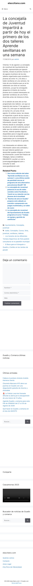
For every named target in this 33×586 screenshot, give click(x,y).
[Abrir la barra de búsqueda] (30, 9)
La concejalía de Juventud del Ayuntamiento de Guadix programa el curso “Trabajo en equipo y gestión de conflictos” (18, 214)
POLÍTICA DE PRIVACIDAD (12, 567)
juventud (6, 228)
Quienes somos (8, 558)
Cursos (21, 231)
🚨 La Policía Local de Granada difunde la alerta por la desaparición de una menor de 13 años (16, 396)
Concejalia (20, 225)
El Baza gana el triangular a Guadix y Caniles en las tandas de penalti (15, 247)
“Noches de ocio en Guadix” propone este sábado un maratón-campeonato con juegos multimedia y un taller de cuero (18, 203)
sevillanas (13, 233)
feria (26, 231)
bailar (7, 231)
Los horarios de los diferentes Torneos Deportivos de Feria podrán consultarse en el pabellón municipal (16, 239)
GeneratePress (16, 583)
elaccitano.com (16, 3)
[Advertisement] (16, 330)
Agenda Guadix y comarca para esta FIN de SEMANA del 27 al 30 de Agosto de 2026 (16, 403)
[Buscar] (27, 422)
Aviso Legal (7, 564)
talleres (21, 233)
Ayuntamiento (10, 225)
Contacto (6, 561)
